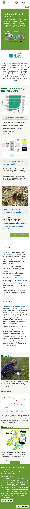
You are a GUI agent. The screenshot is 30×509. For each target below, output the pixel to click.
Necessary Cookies (8, 476)
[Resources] (15, 440)
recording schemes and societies (12, 254)
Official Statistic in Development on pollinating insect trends (13, 225)
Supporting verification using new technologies (14, 162)
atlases (9, 268)
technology (21, 280)
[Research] (15, 403)
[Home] (15, 2)
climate (25, 342)
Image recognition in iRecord (14, 117)
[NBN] (15, 55)
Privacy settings (15, 462)
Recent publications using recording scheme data (13, 210)
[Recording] (15, 369)
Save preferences (6, 500)
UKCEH (22, 67)
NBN (14, 80)
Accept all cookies (22, 506)
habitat (7, 344)
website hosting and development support (15, 276)
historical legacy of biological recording (16, 307)
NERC (10, 73)
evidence (5, 340)
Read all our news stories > (19, 235)
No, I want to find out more (8, 473)
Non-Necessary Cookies (9, 486)
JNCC (19, 65)
